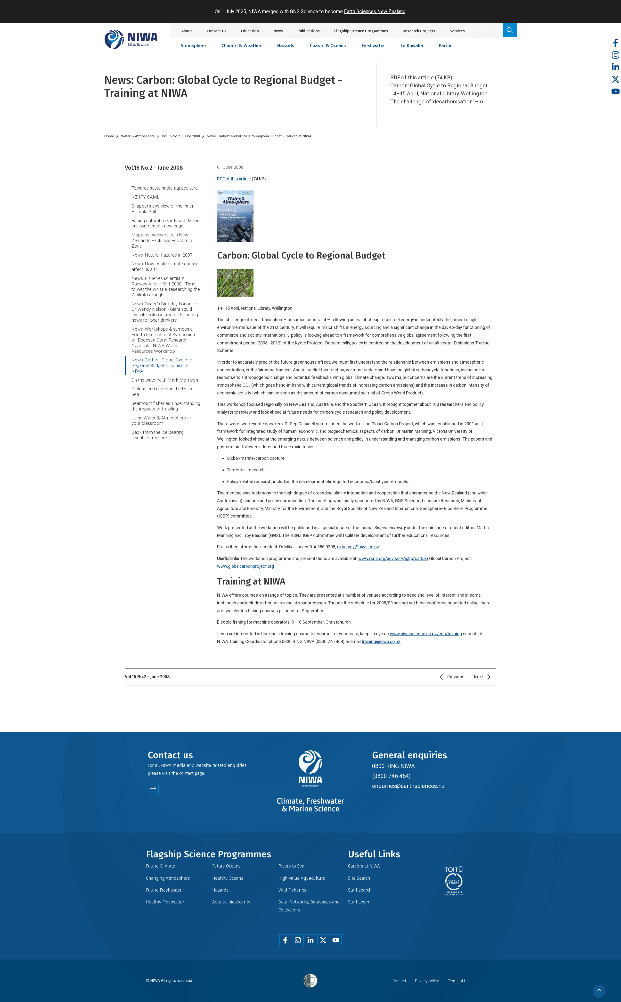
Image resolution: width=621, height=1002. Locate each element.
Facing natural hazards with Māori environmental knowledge (165, 223)
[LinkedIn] (615, 67)
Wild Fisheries (292, 890)
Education (250, 31)
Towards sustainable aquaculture (164, 188)
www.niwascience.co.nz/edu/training (426, 633)
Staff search (360, 890)
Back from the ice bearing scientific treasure (157, 435)
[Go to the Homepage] (131, 39)
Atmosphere (193, 45)
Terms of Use (459, 981)
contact (186, 773)
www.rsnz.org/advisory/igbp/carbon (393, 558)
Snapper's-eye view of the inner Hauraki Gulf (162, 208)
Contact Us (216, 31)
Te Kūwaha (411, 45)
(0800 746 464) (391, 776)
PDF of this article (234, 178)
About (186, 31)
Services (457, 31)
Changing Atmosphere (168, 878)
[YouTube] (615, 91)
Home (109, 136)
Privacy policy (427, 981)
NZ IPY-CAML (145, 197)
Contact (399, 981)
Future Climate (160, 866)
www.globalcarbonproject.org (245, 566)
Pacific (445, 45)
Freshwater (373, 45)
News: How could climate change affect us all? (165, 266)
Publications (308, 31)
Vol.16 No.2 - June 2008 (181, 136)
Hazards (285, 45)
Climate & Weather (241, 45)
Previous (455, 676)
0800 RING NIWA (393, 766)
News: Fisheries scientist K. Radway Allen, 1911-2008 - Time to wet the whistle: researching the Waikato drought (165, 287)
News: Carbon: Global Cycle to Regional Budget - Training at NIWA (161, 365)
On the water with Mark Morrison (164, 380)
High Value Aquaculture (301, 878)
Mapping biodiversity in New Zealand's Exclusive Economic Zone (161, 240)
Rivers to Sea (291, 866)
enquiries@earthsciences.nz (408, 786)
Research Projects (419, 31)
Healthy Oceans (227, 878)
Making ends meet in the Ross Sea (161, 391)
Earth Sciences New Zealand (374, 11)
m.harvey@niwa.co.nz (358, 546)
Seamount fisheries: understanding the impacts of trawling (165, 406)
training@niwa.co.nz (381, 641)
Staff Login (358, 902)
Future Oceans (226, 866)
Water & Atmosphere (138, 136)
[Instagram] (615, 55)
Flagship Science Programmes (361, 31)
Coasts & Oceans (328, 45)
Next (478, 676)
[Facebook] (615, 43)
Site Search (359, 878)
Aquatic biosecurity (231, 902)
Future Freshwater (164, 890)
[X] (615, 79)
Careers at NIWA (364, 866)
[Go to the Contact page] (153, 788)
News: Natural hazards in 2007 (161, 255)
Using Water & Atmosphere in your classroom (161, 420)
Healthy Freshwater (165, 902)
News (278, 31)
